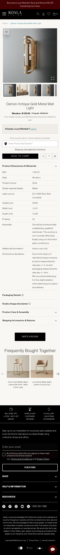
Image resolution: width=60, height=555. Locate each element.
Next (56, 373)
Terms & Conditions (48, 540)
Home (4, 23)
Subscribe (30, 467)
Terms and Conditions (21, 459)
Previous (3, 373)
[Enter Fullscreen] (53, 78)
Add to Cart (20, 156)
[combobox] (30, 144)
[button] (38, 14)
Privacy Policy (33, 540)
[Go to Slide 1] (10, 90)
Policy (46, 459)
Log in (33, 129)
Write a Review (30, 337)
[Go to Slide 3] (35, 90)
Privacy (40, 459)
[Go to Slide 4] (48, 90)
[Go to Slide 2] (22, 90)
